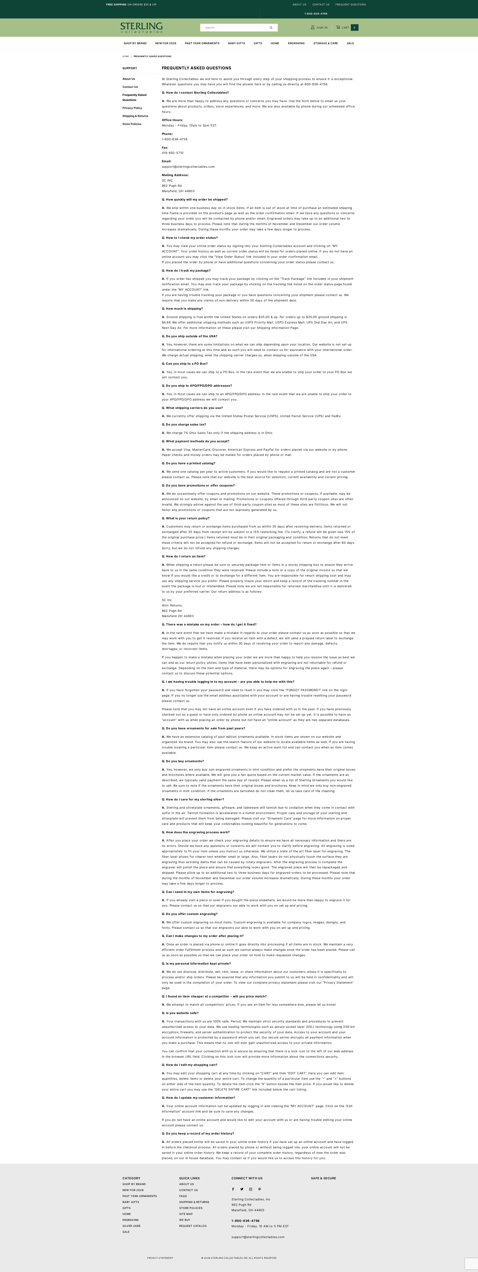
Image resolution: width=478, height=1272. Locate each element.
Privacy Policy (132, 108)
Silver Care (131, 1225)
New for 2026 (165, 43)
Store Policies (131, 124)
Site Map (186, 1213)
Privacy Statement (160, 1258)
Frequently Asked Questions (134, 97)
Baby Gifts (236, 43)
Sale (350, 43)
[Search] (271, 27)
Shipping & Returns (135, 116)
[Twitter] (243, 1191)
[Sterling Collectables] (141, 27)
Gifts (258, 43)
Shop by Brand (135, 43)
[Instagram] (252, 1191)
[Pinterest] (261, 1191)
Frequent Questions (351, 4)
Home (275, 43)
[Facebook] (235, 1191)
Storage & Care (326, 43)
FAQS (183, 1196)
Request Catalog (193, 1225)
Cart (348, 27)
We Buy (184, 1219)
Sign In (322, 27)
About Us (299, 4)
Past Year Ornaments (202, 43)
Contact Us (321, 4)
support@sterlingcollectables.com (258, 1237)
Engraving (296, 43)
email (276, 780)
